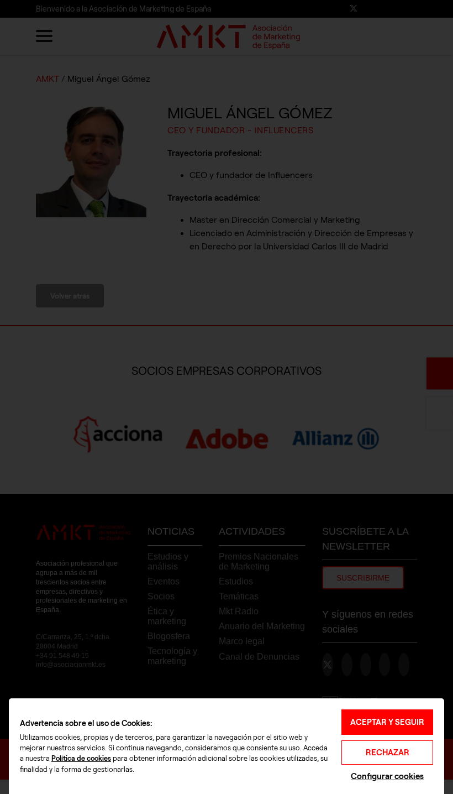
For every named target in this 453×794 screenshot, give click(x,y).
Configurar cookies (387, 776)
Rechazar (387, 752)
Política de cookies (81, 758)
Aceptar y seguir (387, 722)
